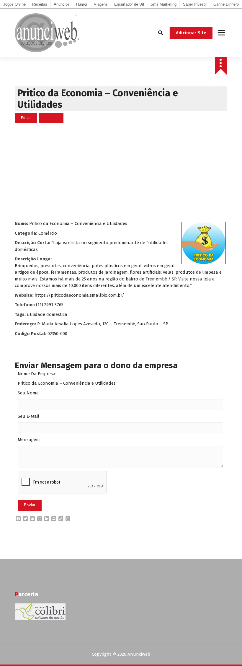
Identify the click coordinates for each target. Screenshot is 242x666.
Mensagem (29, 439)
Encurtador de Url (129, 4)
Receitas (39, 4)
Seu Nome (28, 393)
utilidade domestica (47, 314)
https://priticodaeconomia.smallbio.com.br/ (79, 295)
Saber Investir (195, 4)
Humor (81, 4)
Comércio (47, 233)
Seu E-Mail (28, 416)
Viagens (101, 4)
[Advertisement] (121, 171)
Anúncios (62, 4)
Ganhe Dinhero (226, 4)
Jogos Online (14, 4)
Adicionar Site (191, 32)
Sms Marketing (163, 4)
